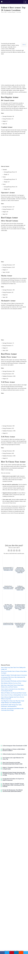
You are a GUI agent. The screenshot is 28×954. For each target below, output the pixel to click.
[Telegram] (25, 952)
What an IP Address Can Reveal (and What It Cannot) (13, 692)
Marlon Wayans (12, 12)
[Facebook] (2, 952)
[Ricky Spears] (5, 2)
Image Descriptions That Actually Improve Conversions (14, 675)
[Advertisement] (14, 70)
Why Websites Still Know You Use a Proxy (11, 683)
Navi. (24, 44)
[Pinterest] (11, 952)
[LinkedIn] (16, 952)
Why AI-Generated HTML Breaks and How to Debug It (13, 681)
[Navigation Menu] (25, 2)
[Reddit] (21, 952)
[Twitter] (7, 952)
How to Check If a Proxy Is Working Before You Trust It (14, 695)
